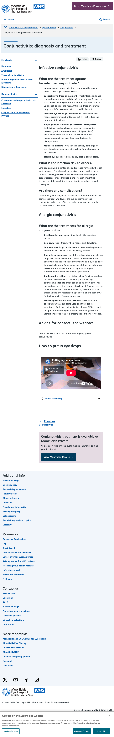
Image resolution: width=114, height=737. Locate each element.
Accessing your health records (18, 566)
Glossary (7, 525)
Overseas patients (12, 615)
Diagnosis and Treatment (14, 87)
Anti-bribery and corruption (17, 520)
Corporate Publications (14, 539)
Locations (6, 108)
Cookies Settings (11, 731)
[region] (57, 724)
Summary (6, 66)
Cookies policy (10, 485)
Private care (9, 593)
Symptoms (6, 70)
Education (8, 665)
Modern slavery (11, 498)
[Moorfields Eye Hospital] (22, 12)
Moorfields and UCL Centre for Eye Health (24, 639)
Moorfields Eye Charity (14, 643)
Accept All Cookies (81, 731)
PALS (5, 602)
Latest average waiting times (18, 557)
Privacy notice (10, 494)
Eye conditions (49, 27)
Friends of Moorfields (13, 647)
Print (84, 59)
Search (106, 19)
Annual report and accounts (17, 552)
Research (7, 661)
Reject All (101, 731)
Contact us (8, 624)
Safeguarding (9, 516)
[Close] (109, 716)
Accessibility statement (15, 489)
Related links (9, 94)
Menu (11, 19)
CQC (5, 543)
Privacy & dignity (11, 511)
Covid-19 (7, 502)
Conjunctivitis (66, 27)
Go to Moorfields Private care (90, 6)
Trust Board (9, 548)
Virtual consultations (13, 620)
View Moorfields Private (57, 457)
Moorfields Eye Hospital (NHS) (23, 27)
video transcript (54, 398)
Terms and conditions (13, 574)
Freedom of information (15, 507)
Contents (6, 60)
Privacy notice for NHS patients (19, 561)
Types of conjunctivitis (12, 75)
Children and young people (16, 656)
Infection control (11, 570)
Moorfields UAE (11, 652)
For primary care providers (16, 611)
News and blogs (11, 480)
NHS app (7, 579)
